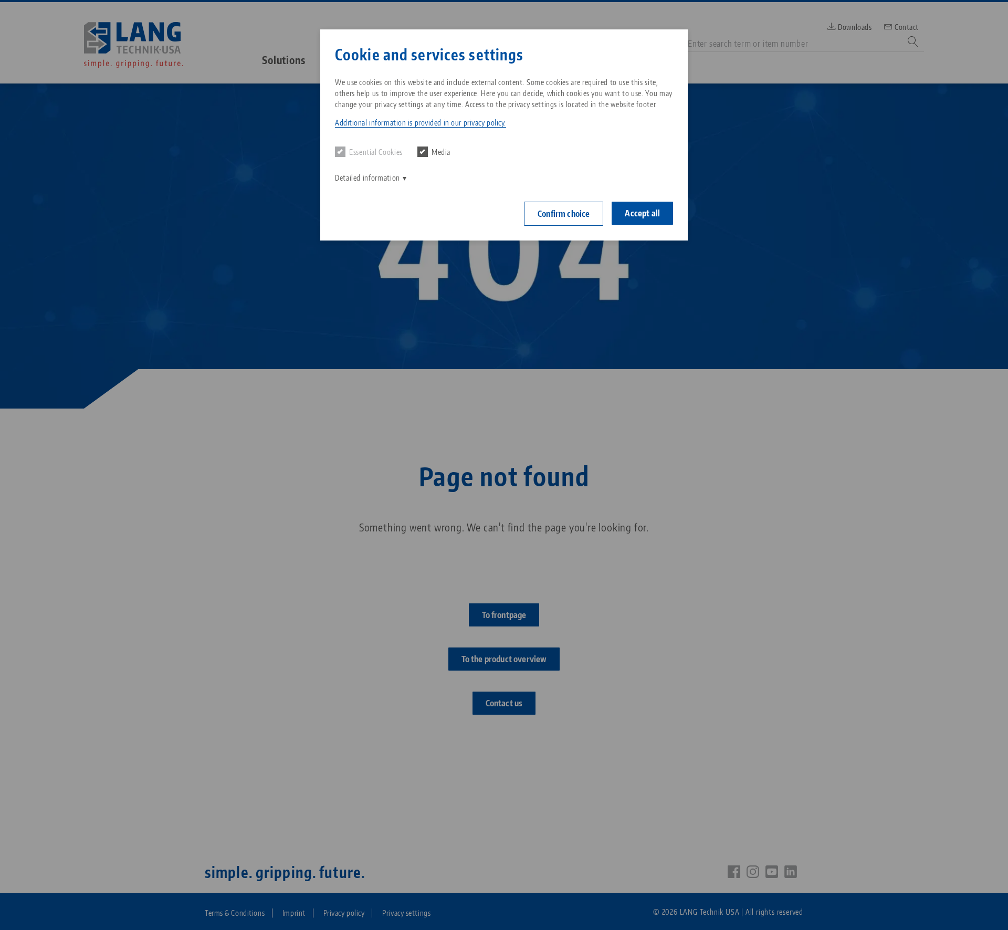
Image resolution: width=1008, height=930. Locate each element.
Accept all (642, 213)
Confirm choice (564, 213)
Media (441, 152)
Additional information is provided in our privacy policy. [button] (420, 122)
